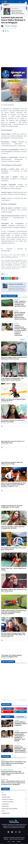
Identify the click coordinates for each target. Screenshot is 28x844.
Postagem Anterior (6, 700)
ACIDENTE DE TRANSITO (14, 799)
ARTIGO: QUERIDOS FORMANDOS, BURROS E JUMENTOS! (20, 723)
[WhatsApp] (8, 31)
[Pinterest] (13, 278)
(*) (14, 792)
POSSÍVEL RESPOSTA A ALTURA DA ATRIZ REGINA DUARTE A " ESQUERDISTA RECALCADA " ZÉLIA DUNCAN (20, 736)
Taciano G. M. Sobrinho (16, 284)
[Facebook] (3, 31)
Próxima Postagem (21, 700)
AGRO (14, 811)
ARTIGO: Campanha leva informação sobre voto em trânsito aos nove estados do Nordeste (20, 316)
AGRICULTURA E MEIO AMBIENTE (14, 808)
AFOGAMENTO (14, 804)
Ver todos (24, 295)
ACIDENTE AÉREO (14, 797)
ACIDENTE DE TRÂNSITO (14, 801)
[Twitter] (5, 31)
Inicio (8, 841)
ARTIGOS (6, 274)
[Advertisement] (14, 49)
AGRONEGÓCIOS (14, 813)
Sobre (13, 841)
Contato (19, 841)
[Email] (16, 278)
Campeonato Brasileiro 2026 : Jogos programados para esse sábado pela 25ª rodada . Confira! (12, 773)
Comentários (20, 716)
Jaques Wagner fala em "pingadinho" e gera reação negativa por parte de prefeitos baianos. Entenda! (13, 763)
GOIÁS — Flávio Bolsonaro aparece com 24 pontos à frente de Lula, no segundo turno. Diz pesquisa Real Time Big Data (13, 782)
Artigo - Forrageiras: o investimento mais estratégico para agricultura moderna (20, 304)
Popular (7, 716)
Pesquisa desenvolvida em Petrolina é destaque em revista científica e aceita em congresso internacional (20, 330)
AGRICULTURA (14, 806)
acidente (14, 795)
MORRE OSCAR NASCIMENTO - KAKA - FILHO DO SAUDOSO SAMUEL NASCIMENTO (20, 749)
